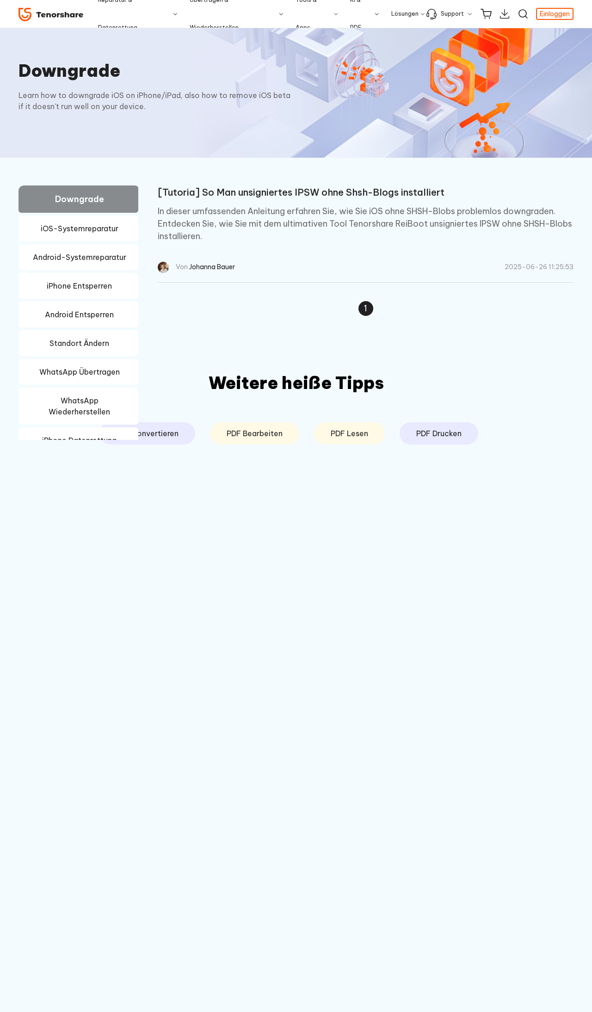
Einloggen (555, 14)
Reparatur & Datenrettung (117, 14)
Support (452, 13)
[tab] (78, 200)
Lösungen (405, 13)
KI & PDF (355, 14)
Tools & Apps (306, 14)
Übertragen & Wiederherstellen (214, 14)
